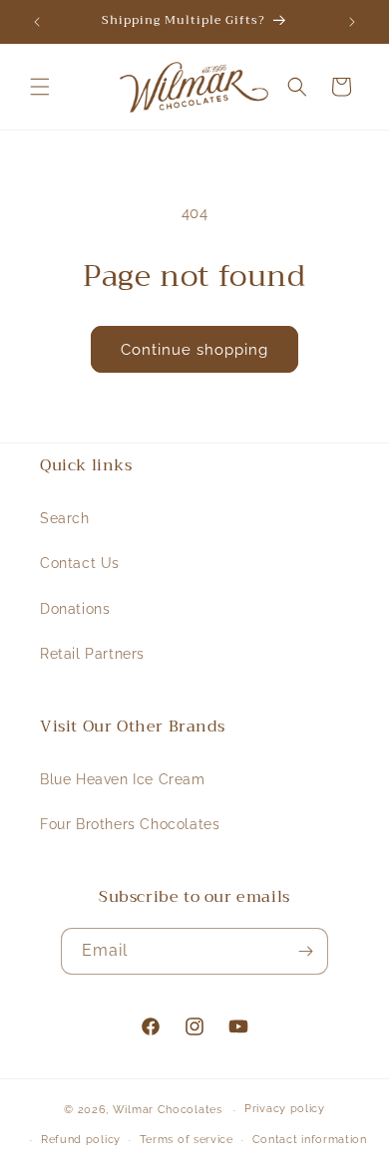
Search (65, 518)
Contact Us (80, 563)
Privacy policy (284, 1108)
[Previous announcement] (37, 22)
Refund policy (81, 1139)
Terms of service (186, 1139)
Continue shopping (194, 350)
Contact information (309, 1139)
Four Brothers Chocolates (129, 824)
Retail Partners (92, 654)
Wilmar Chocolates (167, 1109)
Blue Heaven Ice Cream (122, 779)
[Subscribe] (305, 951)
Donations (75, 609)
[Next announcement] (352, 22)
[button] (40, 87)
